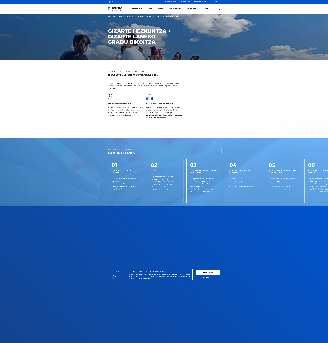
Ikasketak (121, 16)
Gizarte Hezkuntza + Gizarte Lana (148, 16)
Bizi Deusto (191, 9)
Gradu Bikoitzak (131, 16)
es (108, 1)
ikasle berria (170, 1)
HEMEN (148, 278)
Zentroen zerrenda (153, 122)
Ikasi (150, 9)
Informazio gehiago (162, 276)
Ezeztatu (206, 277)
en (112, 1)
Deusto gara (137, 9)
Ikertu (160, 9)
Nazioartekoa (175, 9)
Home (109, 16)
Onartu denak (208, 272)
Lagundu (205, 9)
